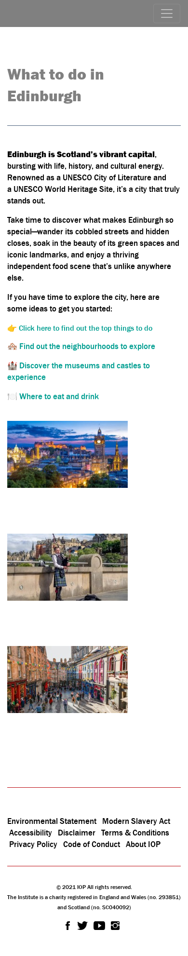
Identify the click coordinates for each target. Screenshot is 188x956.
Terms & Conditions (135, 832)
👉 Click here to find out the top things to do (79, 327)
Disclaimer (76, 832)
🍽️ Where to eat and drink (53, 396)
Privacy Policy (33, 844)
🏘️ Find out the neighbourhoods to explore (81, 346)
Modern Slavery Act (136, 821)
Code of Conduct (91, 844)
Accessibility (31, 832)
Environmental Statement (51, 821)
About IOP (143, 844)
